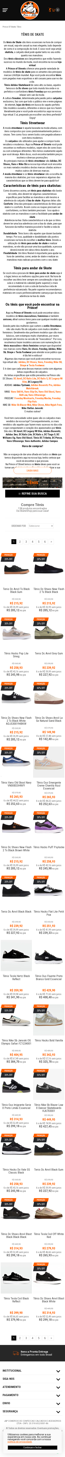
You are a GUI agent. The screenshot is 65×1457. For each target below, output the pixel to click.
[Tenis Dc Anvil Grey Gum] (48, 651)
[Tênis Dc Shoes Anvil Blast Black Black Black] (16, 1232)
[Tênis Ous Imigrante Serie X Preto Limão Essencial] (16, 1102)
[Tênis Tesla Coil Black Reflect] (16, 1278)
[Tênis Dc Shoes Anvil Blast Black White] (48, 1296)
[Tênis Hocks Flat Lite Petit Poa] (48, 909)
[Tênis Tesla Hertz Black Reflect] (16, 955)
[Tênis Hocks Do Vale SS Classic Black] (16, 1167)
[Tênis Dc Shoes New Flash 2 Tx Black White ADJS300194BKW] (16, 715)
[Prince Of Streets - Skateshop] (30, 10)
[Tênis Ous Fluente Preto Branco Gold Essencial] (48, 955)
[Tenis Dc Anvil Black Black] (16, 909)
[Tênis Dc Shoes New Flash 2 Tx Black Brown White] (16, 845)
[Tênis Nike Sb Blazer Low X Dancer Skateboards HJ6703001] (48, 1102)
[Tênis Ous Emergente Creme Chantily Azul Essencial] (48, 780)
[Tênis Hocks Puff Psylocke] (48, 845)
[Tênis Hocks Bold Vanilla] (48, 1038)
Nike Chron (38, 404)
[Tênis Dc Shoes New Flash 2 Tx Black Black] (48, 587)
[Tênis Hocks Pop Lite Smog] (16, 651)
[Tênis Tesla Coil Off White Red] (48, 1232)
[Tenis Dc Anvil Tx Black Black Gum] (16, 587)
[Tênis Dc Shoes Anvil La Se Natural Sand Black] (48, 715)
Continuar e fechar (32, 1447)
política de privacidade (20, 1441)
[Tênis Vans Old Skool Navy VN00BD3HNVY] (16, 780)
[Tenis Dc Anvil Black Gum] (48, 1167)
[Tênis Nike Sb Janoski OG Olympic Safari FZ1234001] (16, 1038)
